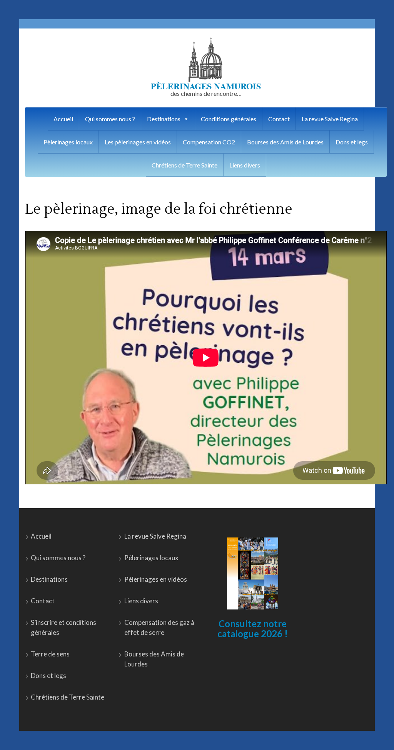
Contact (279, 118)
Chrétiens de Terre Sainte (184, 165)
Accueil (63, 118)
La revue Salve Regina (330, 118)
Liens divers (244, 165)
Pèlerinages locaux (68, 142)
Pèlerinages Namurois (206, 86)
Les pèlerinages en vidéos (138, 142)
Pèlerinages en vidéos (155, 579)
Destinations (163, 118)
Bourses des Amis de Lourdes (285, 142)
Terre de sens (50, 654)
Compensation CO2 (209, 142)
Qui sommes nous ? (110, 118)
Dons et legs (352, 142)
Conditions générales (228, 118)
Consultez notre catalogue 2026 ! (252, 628)
